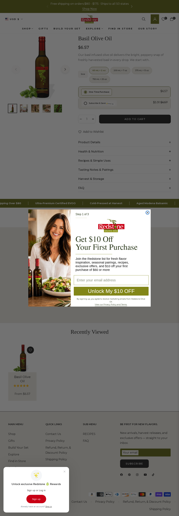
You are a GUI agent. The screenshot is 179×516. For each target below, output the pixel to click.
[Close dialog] (147, 212)
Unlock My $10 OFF (111, 291)
